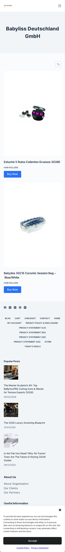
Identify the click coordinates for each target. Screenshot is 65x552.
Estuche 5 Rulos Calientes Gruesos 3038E (32, 162)
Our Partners (12, 492)
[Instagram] (15, 307)
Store (48, 342)
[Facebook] (5, 307)
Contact (45, 318)
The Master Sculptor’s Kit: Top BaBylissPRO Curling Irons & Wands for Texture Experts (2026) (24, 389)
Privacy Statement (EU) (32, 332)
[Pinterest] (20, 307)
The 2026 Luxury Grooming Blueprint (24, 422)
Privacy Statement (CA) (32, 328)
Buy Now (12, 174)
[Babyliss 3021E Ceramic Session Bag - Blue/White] (32, 225)
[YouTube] (25, 307)
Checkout (30, 318)
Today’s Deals (32, 346)
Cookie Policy (23, 548)
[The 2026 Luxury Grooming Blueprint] (11, 410)
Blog (7, 318)
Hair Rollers (11, 167)
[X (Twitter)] (10, 307)
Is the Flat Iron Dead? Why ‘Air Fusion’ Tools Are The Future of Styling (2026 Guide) (25, 457)
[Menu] (59, 5)
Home (57, 318)
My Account (14, 323)
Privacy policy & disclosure (42, 323)
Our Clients (11, 488)
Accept (32, 540)
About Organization (16, 483)
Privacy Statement (39, 548)
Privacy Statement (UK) (32, 337)
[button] (60, 510)
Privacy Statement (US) (27, 342)
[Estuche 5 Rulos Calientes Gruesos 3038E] (32, 113)
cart (17, 318)
